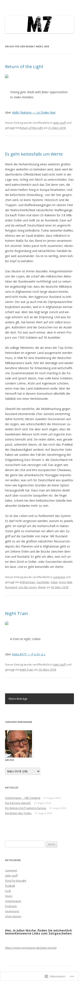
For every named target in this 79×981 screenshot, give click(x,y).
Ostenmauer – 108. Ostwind (22, 798)
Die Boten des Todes (18, 813)
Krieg (62, 582)
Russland (11, 587)
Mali (69, 582)
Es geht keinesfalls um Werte (34, 154)
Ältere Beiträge (17, 699)
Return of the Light (24, 66)
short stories (13, 916)
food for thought (15, 880)
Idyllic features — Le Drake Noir (34, 112)
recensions (12, 911)
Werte (42, 587)
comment (59, 577)
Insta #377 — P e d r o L (29, 654)
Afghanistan (27, 582)
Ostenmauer (13, 901)
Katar (54, 582)
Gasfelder (43, 582)
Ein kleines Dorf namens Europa (25, 808)
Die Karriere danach (18, 803)
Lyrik (8, 891)
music (8, 896)
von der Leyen (27, 587)
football (10, 886)
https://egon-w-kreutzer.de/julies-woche (31, 948)
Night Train (16, 613)
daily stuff (59, 123)
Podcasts (11, 906)
